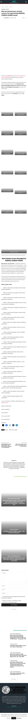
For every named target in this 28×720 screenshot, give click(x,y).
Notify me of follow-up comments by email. (12, 600)
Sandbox (6, 6)
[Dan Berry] (2, 18)
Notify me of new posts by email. (10, 602)
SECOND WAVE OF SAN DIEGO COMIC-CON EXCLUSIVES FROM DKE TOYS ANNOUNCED (6, 446)
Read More (19, 718)
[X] (14, 470)
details (17, 75)
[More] (11, 22)
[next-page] (4, 565)
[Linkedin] (12, 710)
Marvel (9, 75)
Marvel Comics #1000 (13, 429)
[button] (7, 107)
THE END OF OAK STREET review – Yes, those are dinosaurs (14, 532)
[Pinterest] (15, 710)
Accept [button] (13, 718)
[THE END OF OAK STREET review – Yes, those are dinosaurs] (14, 520)
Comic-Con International (14, 498)
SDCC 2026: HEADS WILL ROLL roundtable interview (17, 674)
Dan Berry (7, 17)
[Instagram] (8, 710)
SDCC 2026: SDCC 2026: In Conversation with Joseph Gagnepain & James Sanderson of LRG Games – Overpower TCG (14, 502)
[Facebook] (5, 710)
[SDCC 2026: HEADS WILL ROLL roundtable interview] (5, 673)
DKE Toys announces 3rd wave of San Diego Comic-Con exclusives (21, 445)
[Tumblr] (19, 710)
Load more (13, 679)
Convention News (14, 529)
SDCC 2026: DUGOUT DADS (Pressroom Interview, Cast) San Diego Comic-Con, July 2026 (14, 559)
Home (2, 6)
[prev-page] (2, 565)
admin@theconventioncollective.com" (14, 707)
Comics (10, 6)
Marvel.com (5, 402)
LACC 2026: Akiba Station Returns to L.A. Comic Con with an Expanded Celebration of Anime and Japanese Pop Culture (17, 665)
